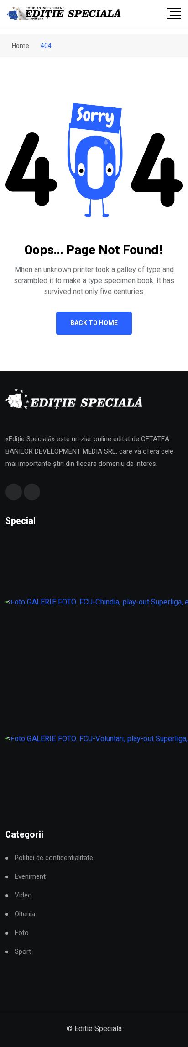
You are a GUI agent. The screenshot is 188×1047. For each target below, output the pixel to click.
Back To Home (94, 322)
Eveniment (30, 876)
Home (19, 45)
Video (23, 895)
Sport (23, 951)
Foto (22, 932)
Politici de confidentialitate (54, 858)
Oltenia (25, 914)
